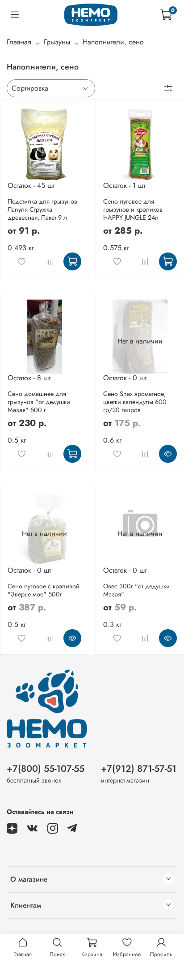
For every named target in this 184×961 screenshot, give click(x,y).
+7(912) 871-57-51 (138, 768)
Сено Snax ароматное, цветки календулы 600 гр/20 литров (135, 401)
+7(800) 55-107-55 (45, 768)
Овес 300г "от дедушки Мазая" (136, 590)
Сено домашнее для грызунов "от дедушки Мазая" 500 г (39, 401)
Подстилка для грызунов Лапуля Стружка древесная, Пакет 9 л (42, 209)
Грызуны (57, 42)
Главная (19, 42)
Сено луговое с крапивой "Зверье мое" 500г (43, 590)
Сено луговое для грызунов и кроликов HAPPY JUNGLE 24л (133, 209)
